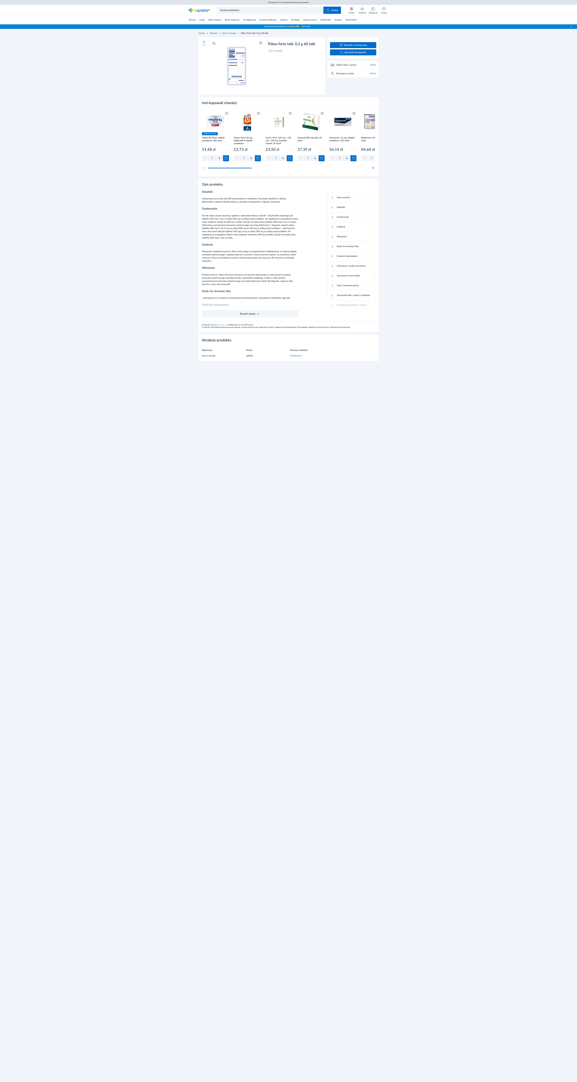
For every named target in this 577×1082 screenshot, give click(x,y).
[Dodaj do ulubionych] (260, 42)
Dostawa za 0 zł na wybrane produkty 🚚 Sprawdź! (288, 2)
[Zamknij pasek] (571, 26)
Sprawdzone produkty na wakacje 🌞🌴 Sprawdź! (287, 26)
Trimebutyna (296, 356)
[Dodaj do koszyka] (226, 158)
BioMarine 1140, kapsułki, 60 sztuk (374, 139)
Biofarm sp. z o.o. (218, 325)
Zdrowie (213, 33)
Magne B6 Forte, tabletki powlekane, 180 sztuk (213, 139)
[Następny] (372, 167)
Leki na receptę (229, 33)
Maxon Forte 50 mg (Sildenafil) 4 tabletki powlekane (243, 140)
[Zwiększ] (219, 158)
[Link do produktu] (215, 136)
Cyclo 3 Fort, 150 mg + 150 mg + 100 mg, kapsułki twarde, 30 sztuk (278, 140)
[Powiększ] (214, 43)
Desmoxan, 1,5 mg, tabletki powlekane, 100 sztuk (341, 139)
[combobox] (270, 10)
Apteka (201, 33)
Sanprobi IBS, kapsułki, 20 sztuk (310, 139)
